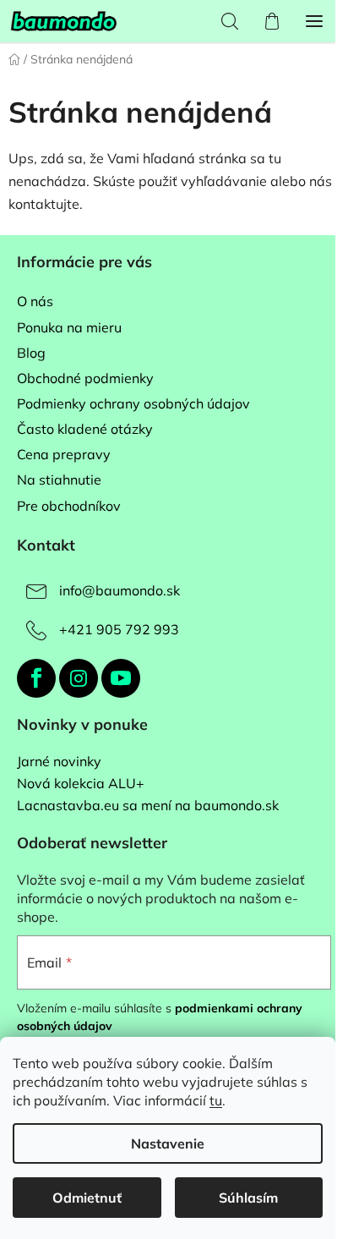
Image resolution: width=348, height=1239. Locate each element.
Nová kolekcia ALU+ (80, 784)
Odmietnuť (87, 1197)
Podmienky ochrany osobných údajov (133, 403)
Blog (31, 352)
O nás (35, 301)
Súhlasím (248, 1197)
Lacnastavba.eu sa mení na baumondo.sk (148, 806)
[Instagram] (78, 678)
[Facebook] (36, 678)
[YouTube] (120, 678)
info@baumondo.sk (119, 590)
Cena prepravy (64, 454)
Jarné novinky (59, 762)
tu (215, 1100)
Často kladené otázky (85, 428)
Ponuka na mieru (69, 327)
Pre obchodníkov (69, 505)
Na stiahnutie (59, 479)
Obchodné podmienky (85, 378)
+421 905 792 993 (119, 629)
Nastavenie (167, 1143)
